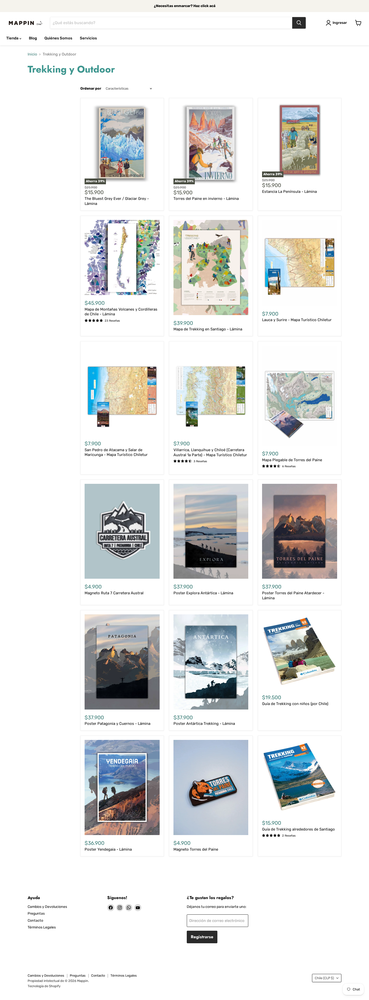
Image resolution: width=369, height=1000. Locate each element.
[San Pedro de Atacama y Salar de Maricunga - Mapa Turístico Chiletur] (122, 391)
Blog (33, 38)
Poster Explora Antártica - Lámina (203, 593)
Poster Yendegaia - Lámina (108, 849)
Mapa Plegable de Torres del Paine (292, 460)
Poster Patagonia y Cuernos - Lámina (117, 723)
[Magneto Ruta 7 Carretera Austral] (122, 531)
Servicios (88, 38)
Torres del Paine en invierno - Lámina (206, 198)
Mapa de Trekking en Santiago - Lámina (207, 329)
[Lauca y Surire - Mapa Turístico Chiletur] (299, 263)
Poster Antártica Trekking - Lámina (204, 723)
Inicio (32, 54)
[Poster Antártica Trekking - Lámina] (211, 662)
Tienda (12, 38)
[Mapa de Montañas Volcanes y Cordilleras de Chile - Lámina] (122, 257)
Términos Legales (42, 927)
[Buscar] (299, 23)
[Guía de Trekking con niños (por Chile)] (299, 651)
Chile (324, 978)
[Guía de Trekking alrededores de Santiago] (299, 777)
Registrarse (202, 937)
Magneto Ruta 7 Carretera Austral (114, 593)
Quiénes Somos (58, 38)
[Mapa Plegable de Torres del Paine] (299, 396)
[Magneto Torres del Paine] (211, 787)
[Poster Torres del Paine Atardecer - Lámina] (299, 531)
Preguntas (36, 913)
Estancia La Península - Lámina (289, 191)
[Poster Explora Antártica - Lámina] (211, 531)
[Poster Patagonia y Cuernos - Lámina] (122, 662)
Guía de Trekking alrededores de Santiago (298, 829)
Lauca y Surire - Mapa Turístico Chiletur (297, 320)
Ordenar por (90, 89)
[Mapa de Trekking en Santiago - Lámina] (211, 267)
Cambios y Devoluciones (47, 907)
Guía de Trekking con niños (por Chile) (295, 703)
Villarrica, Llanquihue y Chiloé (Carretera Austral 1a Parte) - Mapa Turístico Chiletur (210, 452)
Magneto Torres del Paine (195, 849)
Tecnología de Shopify (44, 986)
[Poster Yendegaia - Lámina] (122, 787)
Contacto (35, 920)
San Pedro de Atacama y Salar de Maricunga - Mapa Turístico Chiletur (116, 452)
